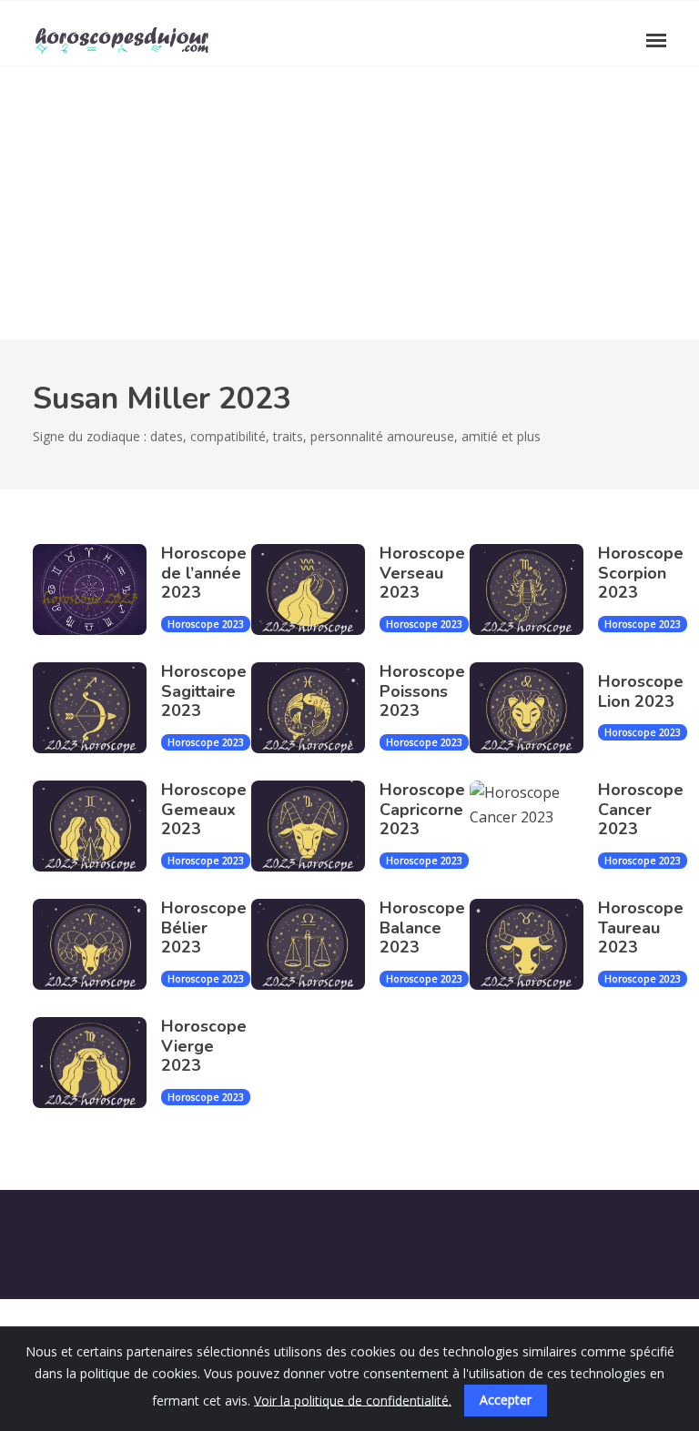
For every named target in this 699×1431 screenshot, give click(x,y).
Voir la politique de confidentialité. (352, 1399)
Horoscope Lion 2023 (641, 691)
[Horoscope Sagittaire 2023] (97, 707)
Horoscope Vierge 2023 (204, 1045)
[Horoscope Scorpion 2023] (534, 589)
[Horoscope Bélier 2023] (97, 944)
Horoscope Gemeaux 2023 (204, 809)
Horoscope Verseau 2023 (422, 572)
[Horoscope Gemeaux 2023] (97, 826)
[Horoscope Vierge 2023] (97, 1062)
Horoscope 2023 (205, 624)
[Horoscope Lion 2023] (534, 707)
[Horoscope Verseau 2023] (315, 589)
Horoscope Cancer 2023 (641, 809)
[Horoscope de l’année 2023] (97, 589)
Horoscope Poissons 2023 (422, 690)
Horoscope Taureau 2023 (641, 927)
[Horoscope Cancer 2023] (534, 826)
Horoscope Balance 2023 (422, 927)
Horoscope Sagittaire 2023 (204, 690)
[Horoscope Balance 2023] (315, 944)
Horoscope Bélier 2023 (204, 927)
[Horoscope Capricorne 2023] (315, 826)
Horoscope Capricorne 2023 (422, 809)
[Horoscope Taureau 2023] (534, 944)
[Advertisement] (349, 203)
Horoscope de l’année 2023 (204, 572)
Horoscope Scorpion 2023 (641, 572)
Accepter (506, 1399)
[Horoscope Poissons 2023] (315, 707)
